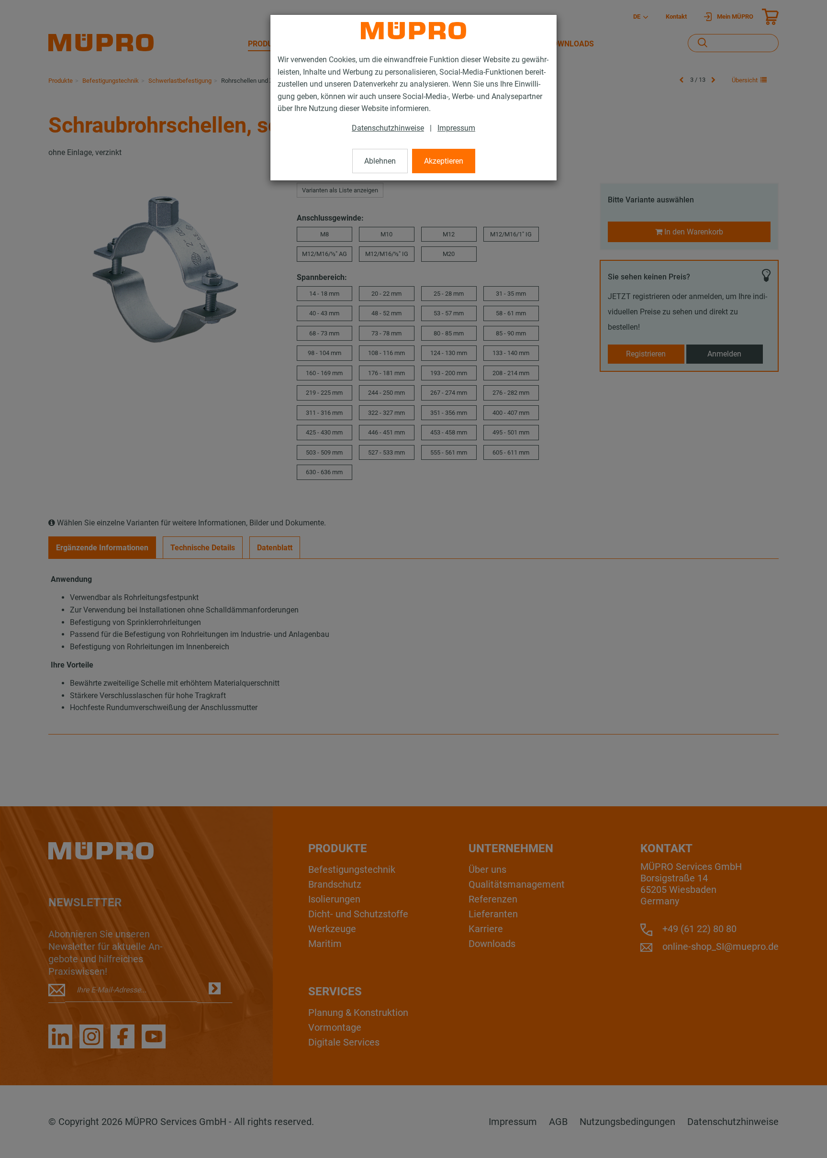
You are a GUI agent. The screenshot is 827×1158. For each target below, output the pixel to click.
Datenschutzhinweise (388, 128)
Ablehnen (380, 161)
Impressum (456, 128)
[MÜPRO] (413, 30)
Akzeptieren (443, 161)
